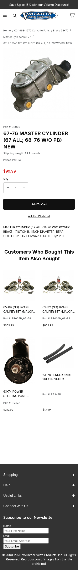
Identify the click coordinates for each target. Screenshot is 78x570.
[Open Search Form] (15, 15)
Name (7, 526)
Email (6, 536)
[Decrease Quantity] (8, 188)
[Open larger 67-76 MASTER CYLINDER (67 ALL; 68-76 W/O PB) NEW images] (39, 83)
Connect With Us (15, 506)
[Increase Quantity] (24, 188)
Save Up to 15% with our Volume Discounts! (39, 4)
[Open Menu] (5, 15)
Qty (5, 178)
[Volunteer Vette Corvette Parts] (39, 15)
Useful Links (12, 495)
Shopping (10, 475)
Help (6, 485)
